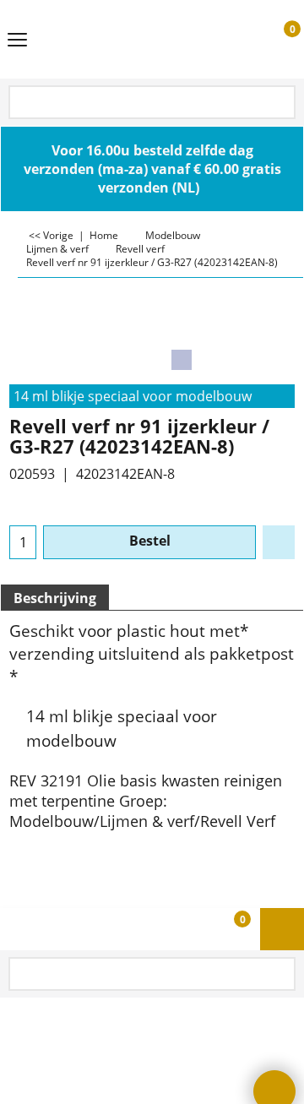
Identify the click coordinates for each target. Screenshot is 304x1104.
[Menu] (17, 41)
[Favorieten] (279, 542)
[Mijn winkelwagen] (276, 39)
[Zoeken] (281, 103)
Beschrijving (55, 598)
